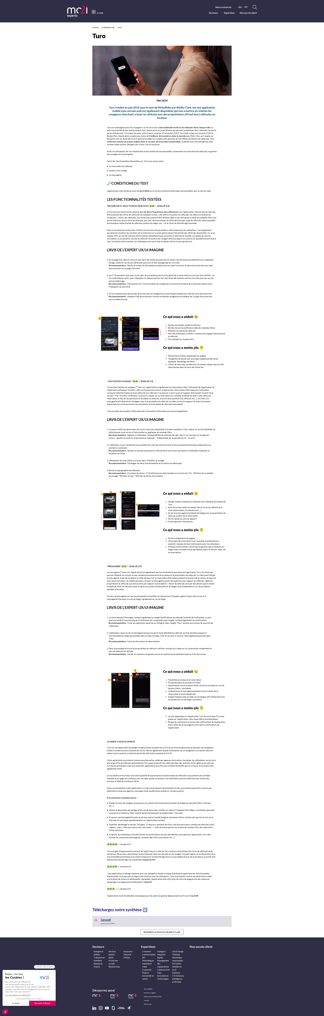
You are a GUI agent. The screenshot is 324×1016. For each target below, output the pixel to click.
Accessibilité (148, 989)
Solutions (176, 972)
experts (72, 15)
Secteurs (213, 13)
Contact (146, 1000)
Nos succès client (248, 13)
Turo (120, 27)
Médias (127, 957)
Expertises (229, 13)
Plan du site (147, 1004)
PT (246, 7)
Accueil (95, 27)
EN (240, 7)
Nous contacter (223, 7)
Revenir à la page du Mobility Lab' (162, 932)
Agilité (160, 957)
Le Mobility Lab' (108, 27)
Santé (111, 957)
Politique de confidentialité (153, 996)
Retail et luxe (114, 966)
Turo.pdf (106, 919)
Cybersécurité (163, 969)
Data (159, 972)
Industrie (127, 954)
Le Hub (100, 13)
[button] (97, 995)
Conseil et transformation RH (148, 954)
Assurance (128, 951)
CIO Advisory (178, 975)
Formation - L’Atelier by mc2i (177, 966)
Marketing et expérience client (148, 963)
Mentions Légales (150, 993)
